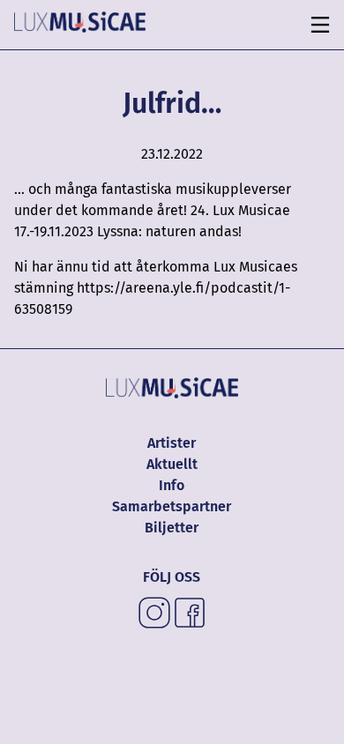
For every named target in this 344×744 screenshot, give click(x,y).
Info (171, 485)
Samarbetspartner (171, 506)
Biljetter (171, 527)
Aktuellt (172, 464)
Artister (171, 443)
